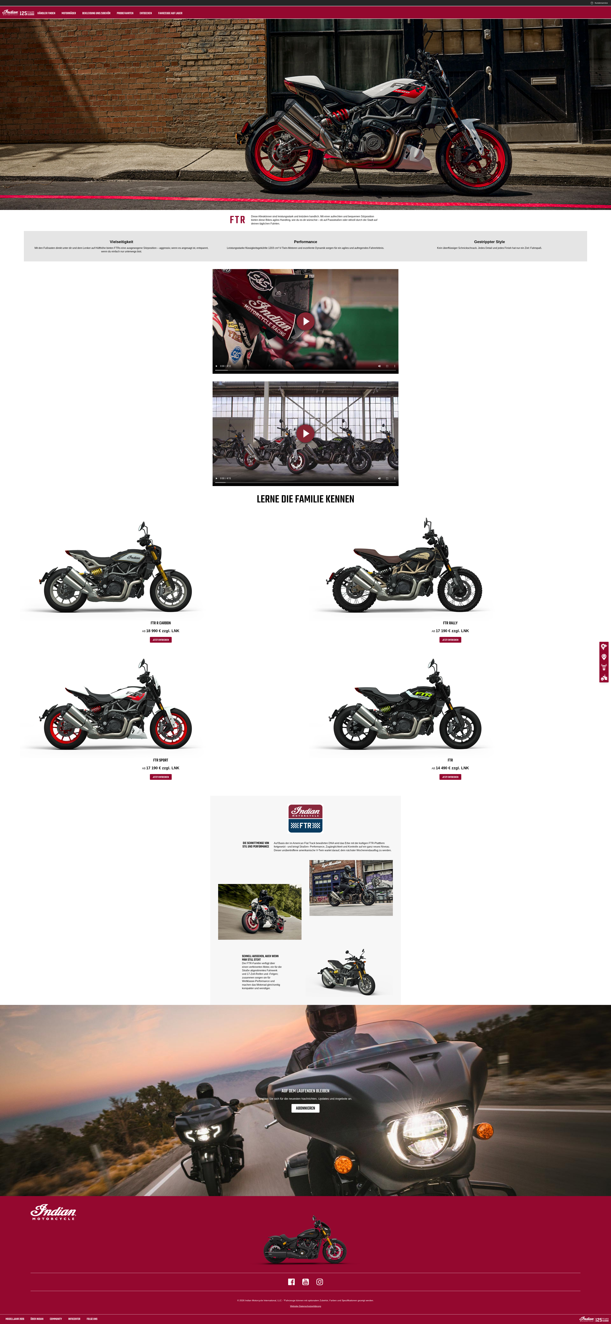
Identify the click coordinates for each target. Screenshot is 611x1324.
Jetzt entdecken (161, 640)
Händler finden (46, 13)
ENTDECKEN (146, 13)
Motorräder (69, 13)
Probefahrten (125, 13)
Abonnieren (305, 1108)
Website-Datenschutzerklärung (305, 1306)
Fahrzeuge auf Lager (170, 13)
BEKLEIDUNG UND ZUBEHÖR (96, 13)
